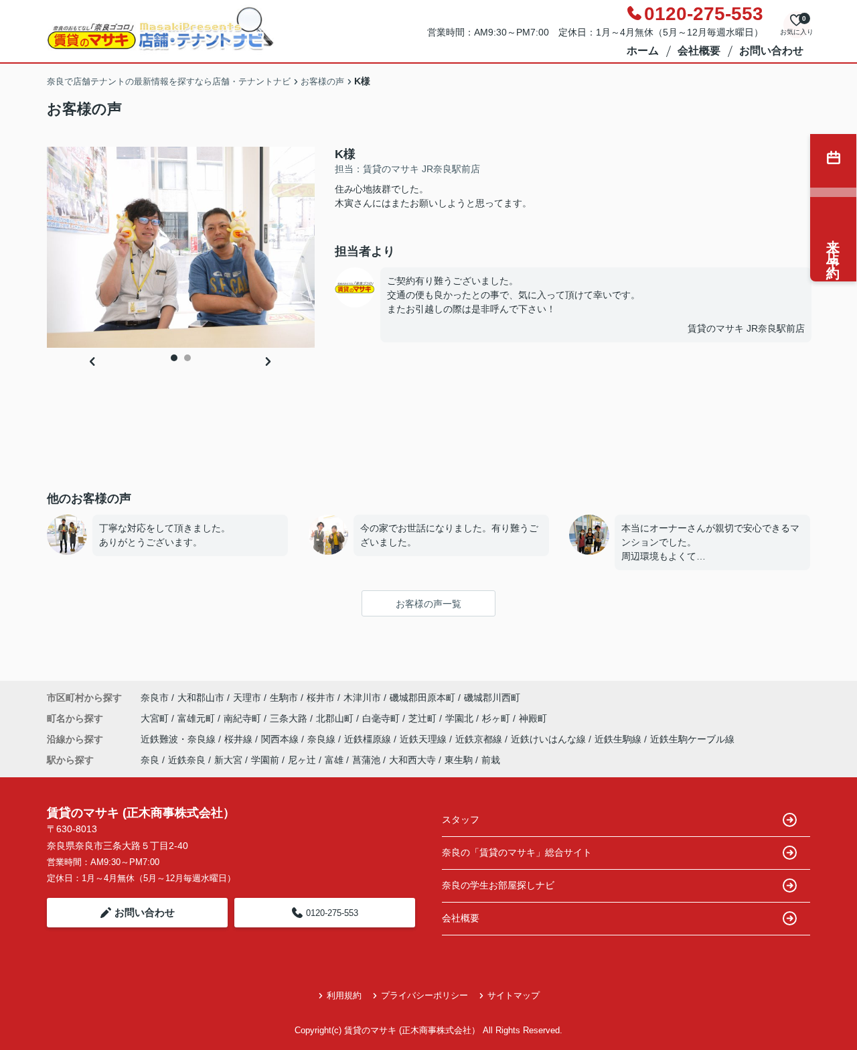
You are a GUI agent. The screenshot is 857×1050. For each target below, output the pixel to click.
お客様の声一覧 (428, 603)
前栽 (490, 759)
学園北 (460, 718)
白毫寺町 (382, 718)
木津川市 (362, 697)
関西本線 (281, 739)
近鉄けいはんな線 (550, 739)
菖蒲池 (366, 759)
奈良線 (322, 739)
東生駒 (459, 759)
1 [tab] (174, 357)
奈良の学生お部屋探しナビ (498, 885)
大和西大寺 (412, 759)
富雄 (334, 759)
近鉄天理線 (424, 739)
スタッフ (460, 819)
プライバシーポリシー (424, 995)
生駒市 (284, 697)
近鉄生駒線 (619, 739)
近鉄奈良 (187, 759)
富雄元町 (197, 718)
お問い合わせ (771, 50)
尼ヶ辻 (302, 759)
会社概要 (699, 50)
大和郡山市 (200, 697)
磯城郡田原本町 (422, 697)
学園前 (265, 759)
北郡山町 (336, 718)
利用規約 (344, 995)
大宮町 (156, 718)
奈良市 (155, 697)
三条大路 (290, 718)
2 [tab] (187, 357)
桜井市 (321, 697)
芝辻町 (423, 718)
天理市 (247, 697)
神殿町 (533, 718)
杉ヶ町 (497, 718)
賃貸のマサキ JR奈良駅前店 (746, 328)
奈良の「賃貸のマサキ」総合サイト (517, 852)
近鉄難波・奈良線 (179, 739)
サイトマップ (513, 995)
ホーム (643, 50)
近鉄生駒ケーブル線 (692, 739)
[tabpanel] (181, 247)
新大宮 (228, 759)
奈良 (150, 759)
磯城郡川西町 (492, 697)
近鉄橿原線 (369, 739)
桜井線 (239, 739)
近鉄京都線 (480, 739)
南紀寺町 (244, 718)
